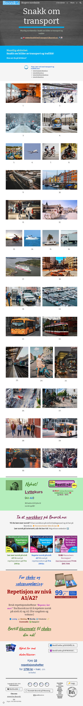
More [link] (72, 3)
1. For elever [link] (60, 3)
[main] (41, 23)
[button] (80, 2)
